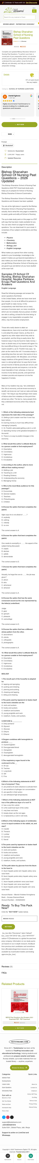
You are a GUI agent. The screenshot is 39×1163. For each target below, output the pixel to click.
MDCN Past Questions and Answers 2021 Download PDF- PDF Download (19, 1018)
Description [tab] (7, 166)
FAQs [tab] (4, 972)
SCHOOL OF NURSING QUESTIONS (21, 89)
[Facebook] (4, 1117)
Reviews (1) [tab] (7, 966)
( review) (23, 41)
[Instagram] (8, 1117)
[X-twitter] (12, 1117)
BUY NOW (20, 124)
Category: (5, 89)
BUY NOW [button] (8, 926)
